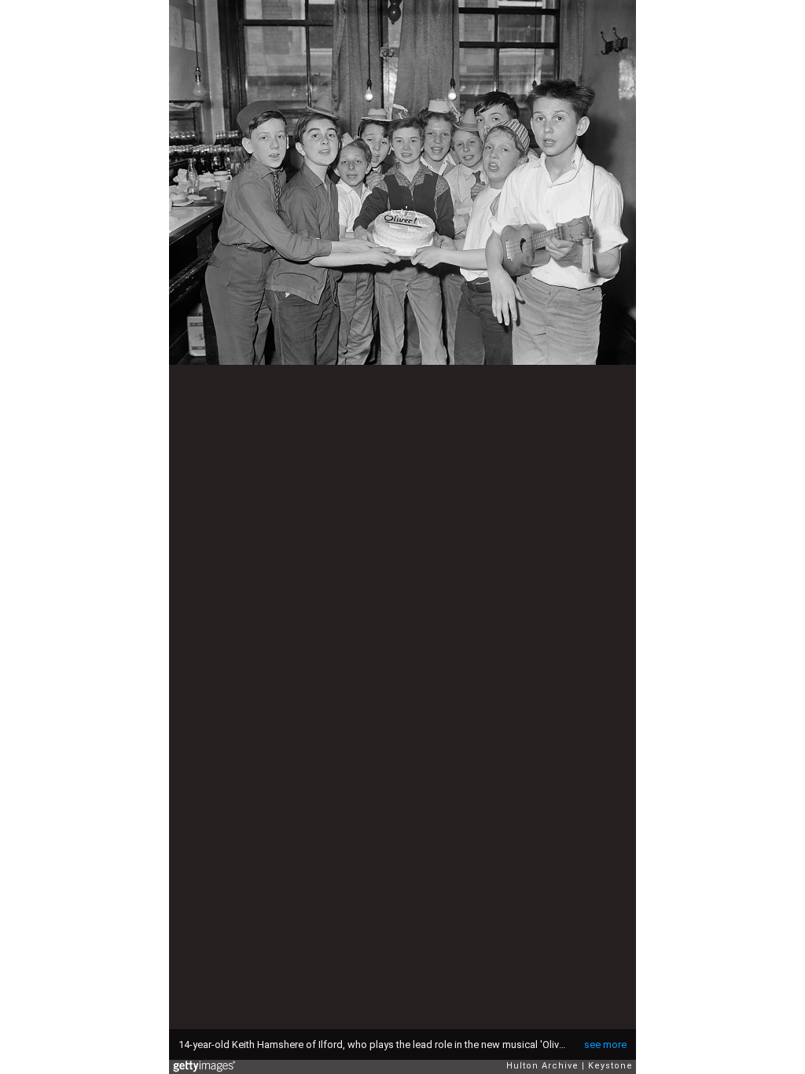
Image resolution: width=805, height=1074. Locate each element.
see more (605, 1044)
